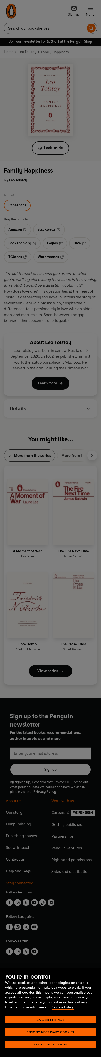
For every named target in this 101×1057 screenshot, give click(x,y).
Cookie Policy (63, 1007)
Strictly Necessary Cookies (50, 1032)
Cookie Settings (50, 1019)
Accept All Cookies (50, 1044)
